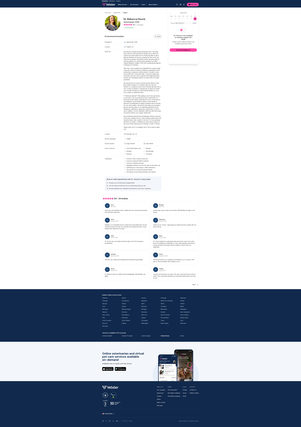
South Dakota (126, 320)
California (183, 298)
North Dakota (184, 315)
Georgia (104, 303)
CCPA (184, 396)
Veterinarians (112, 1)
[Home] (108, 4)
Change (194, 23)
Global (182, 336)
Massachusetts (126, 309)
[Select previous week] (171, 12)
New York (144, 315)
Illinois (162, 303)
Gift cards (160, 405)
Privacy (185, 390)
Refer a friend (161, 402)
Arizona (143, 298)
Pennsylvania (165, 317)
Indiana (182, 303)
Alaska (124, 298)
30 (195, 19)
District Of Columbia (167, 301)
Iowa (103, 306)
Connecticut (125, 301)
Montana (124, 312)
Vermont (104, 323)
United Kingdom (146, 336)
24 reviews (140, 24)
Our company (161, 390)
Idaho (143, 303)
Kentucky (144, 306)
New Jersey (105, 315)
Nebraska (144, 312)
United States (165, 336)
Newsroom (160, 393)
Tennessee (144, 320)
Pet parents (105, 1)
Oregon (143, 317)
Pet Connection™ (173, 390)
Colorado (105, 301)
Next (194, 284)
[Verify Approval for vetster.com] (113, 395)
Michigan (144, 309)
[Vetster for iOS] (108, 369)
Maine (182, 306)
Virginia (124, 323)
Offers (159, 399)
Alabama (104, 298)
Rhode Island (184, 317)
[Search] (177, 4)
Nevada (163, 312)
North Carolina (165, 315)
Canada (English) (107, 336)
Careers (159, 396)
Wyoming (105, 326)
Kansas (124, 306)
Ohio (103, 317)
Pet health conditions (174, 393)
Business (118, 1)
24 (171, 19)
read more (156, 247)
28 (187, 19)
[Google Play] (120, 369)
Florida (182, 301)
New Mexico (125, 315)
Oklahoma (125, 317)
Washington (144, 323)
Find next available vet (183, 50)
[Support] (180, 4)
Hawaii (124, 303)
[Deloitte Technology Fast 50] (115, 403)
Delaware (144, 301)
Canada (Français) (127, 336)
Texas (162, 320)
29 (191, 19)
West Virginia (164, 323)
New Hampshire (185, 312)
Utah (181, 320)
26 (179, 19)
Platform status (194, 393)
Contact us (193, 390)
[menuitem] (123, 4)
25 (175, 19)
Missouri (104, 312)
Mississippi (183, 309)
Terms (184, 393)
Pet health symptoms (174, 396)
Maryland (105, 309)
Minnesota (164, 309)
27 (183, 19)
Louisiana (163, 306)
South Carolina (106, 320)
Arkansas (163, 298)
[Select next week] (195, 12)
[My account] (184, 4)
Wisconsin (183, 323)
